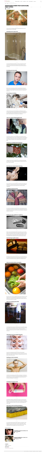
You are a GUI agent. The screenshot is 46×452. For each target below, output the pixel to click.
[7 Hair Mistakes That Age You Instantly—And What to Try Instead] (9, 432)
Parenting (24, 1)
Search (40, 7)
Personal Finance (17, 1)
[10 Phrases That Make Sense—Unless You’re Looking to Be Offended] (9, 439)
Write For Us (27, 451)
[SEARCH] (40, 1)
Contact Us (40, 451)
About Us (35, 1)
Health (27, 1)
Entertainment (31, 1)
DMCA (25, 451)
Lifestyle (21, 1)
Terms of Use (30, 451)
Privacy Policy (34, 451)
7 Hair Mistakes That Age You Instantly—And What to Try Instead (21, 431)
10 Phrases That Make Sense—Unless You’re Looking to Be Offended (20, 438)
